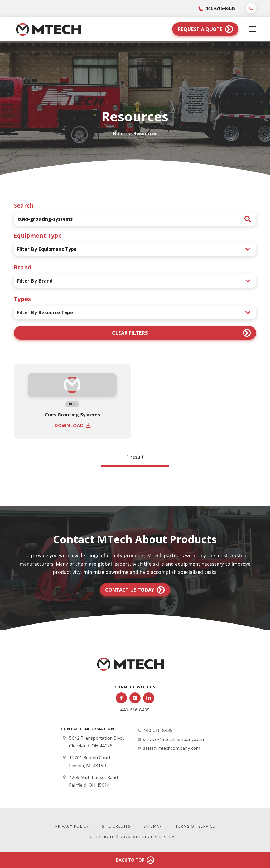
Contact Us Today (129, 590)
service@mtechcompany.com (173, 739)
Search (24, 205)
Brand (23, 267)
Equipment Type (38, 235)
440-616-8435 (219, 8)
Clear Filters (130, 333)
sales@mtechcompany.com (171, 748)
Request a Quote (200, 29)
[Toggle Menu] (252, 29)
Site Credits (116, 826)
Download (69, 425)
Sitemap (153, 826)
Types (22, 299)
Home (119, 133)
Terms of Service (195, 826)
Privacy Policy (72, 826)
